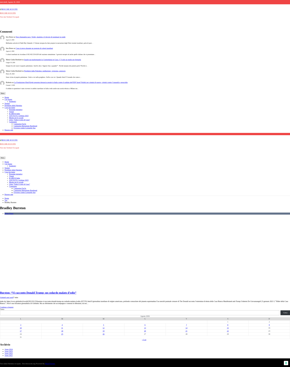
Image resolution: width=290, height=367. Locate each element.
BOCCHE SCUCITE (8, 13)
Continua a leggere (6, 307)
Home (7, 97)
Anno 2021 (9, 355)
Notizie (7, 103)
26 (103, 334)
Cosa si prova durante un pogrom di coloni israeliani (34, 48)
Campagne (13, 122)
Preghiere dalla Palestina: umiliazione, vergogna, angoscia (44, 71)
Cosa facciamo (10, 108)
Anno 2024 (9, 349)
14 (186, 328)
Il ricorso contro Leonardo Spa (24, 128)
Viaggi (11, 112)
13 (145, 328)
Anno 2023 (9, 351)
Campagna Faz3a (20, 124)
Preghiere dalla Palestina (13, 106)
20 (145, 331)
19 (103, 331)
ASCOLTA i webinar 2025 (19, 116)
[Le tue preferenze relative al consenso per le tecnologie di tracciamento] (286, 363)
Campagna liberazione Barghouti (25, 126)
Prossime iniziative (15, 110)
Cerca (2, 309)
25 (62, 334)
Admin (2, 297)
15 (228, 328)
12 (103, 328)
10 (21, 328)
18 (62, 331)
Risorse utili (9, 130)
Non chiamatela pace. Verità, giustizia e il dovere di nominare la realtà (40, 37)
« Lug (144, 340)
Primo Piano (9, 213)
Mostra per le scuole (16, 118)
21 (186, 331)
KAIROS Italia (14, 114)
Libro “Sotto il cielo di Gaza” (19, 120)
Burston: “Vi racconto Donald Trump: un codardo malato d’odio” (38, 292)
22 (228, 331)
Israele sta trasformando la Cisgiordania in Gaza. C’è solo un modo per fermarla (52, 60)
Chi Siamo (8, 99)
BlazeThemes (50, 364)
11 (62, 328)
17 (21, 331)
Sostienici (12, 101)
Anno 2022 (9, 353)
